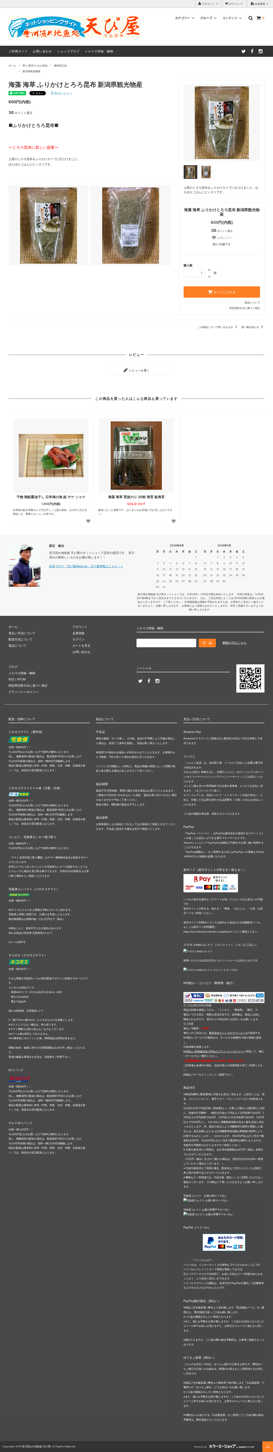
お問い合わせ (42, 51)
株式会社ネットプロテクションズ (228, 1032)
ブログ (13, 666)
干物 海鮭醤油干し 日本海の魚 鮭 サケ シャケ (51, 497)
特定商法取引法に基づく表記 (28, 685)
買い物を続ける (250, 327)
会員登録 (260, 3)
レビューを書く (139, 370)
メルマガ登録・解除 (99, 51)
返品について (252, 302)
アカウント (208, 3)
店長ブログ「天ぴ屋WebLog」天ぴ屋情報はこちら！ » (86, 566)
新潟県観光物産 (32, 71)
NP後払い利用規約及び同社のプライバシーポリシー (213, 1051)
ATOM (21, 679)
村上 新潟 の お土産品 (35, 65)
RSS (11, 679)
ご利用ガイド (18, 51)
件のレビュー (61, 93)
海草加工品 (60, 65)
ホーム (12, 65)
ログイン (234, 3)
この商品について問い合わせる (215, 327)
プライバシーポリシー (23, 692)
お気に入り (224, 237)
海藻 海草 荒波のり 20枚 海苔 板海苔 (136, 497)
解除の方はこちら (235, 642)
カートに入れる (224, 292)
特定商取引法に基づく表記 (244, 308)
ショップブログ (68, 51)
